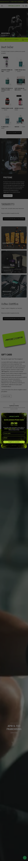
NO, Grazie (14, 445)
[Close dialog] (25, 415)
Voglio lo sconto (14, 442)
